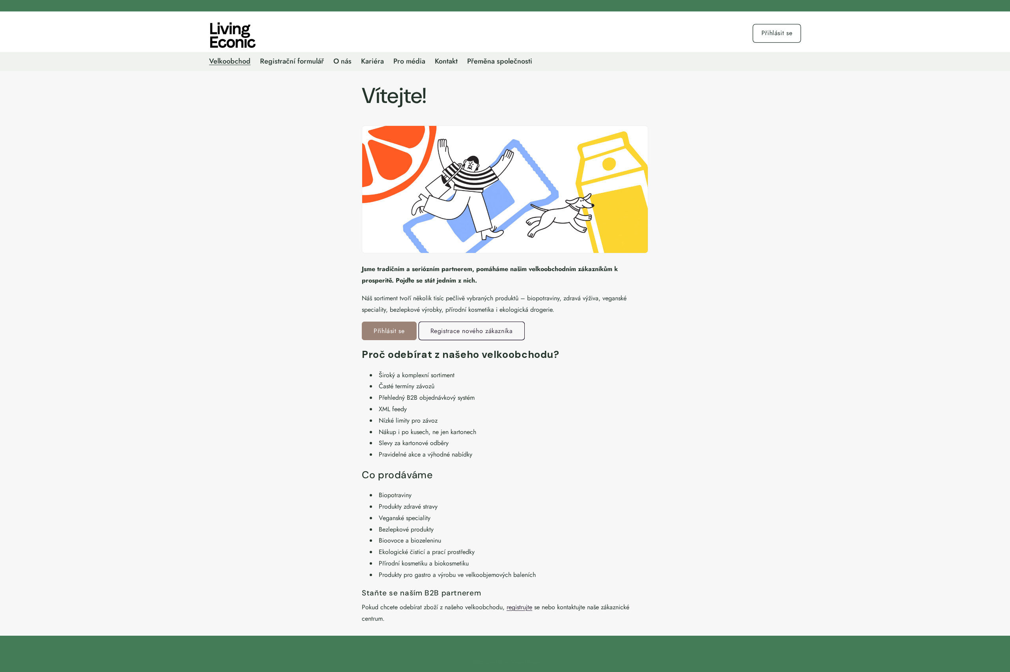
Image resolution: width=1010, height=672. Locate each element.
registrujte (519, 607)
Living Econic (498, 662)
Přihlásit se (777, 32)
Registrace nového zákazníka (471, 330)
